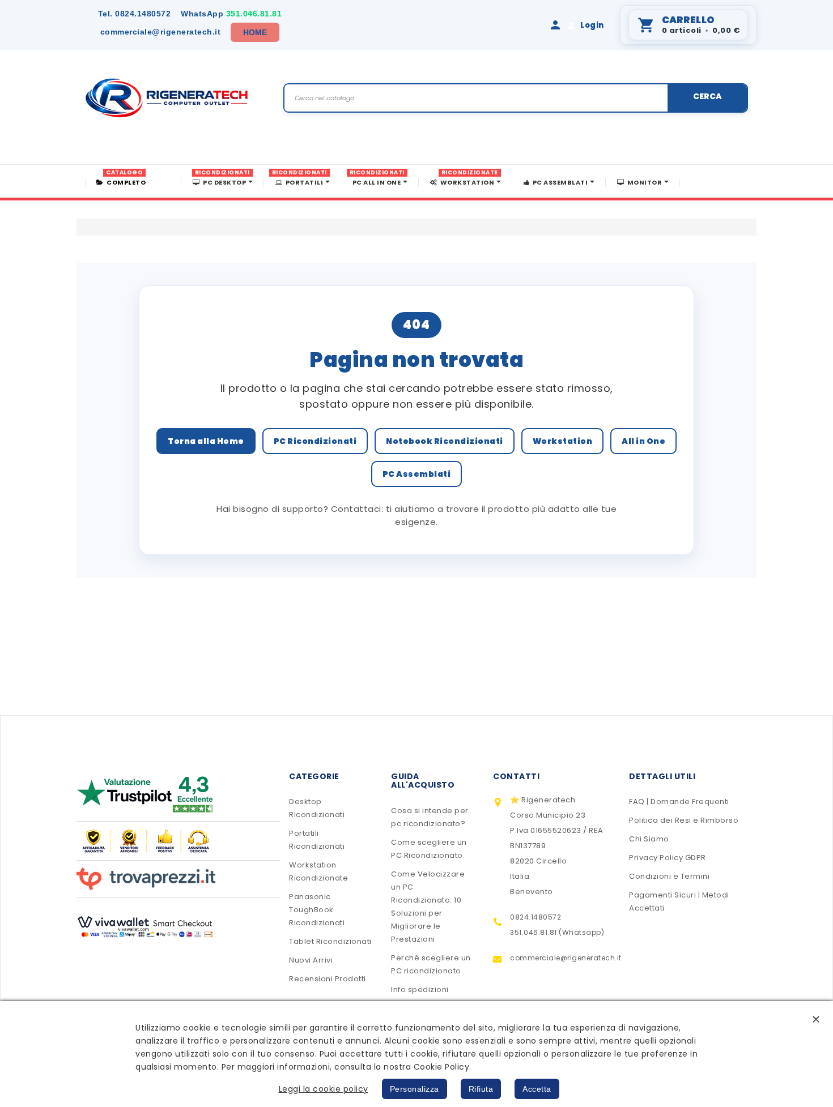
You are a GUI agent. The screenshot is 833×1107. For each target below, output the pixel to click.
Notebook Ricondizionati (444, 441)
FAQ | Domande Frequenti (679, 801)
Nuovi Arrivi (311, 960)
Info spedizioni (420, 989)
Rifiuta (481, 1088)
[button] (816, 1018)
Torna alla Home (206, 441)
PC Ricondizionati (315, 441)
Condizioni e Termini (669, 876)
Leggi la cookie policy (323, 1089)
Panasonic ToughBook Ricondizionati (317, 909)
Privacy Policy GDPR (667, 857)
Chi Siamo (649, 839)
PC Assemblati (416, 474)
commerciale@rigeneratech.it (160, 31)
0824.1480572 (134, 13)
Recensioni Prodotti (327, 978)
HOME (255, 32)
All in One (643, 441)
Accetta (536, 1088)
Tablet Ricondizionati (330, 941)
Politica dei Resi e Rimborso (683, 820)
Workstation (563, 441)
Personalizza (414, 1088)
